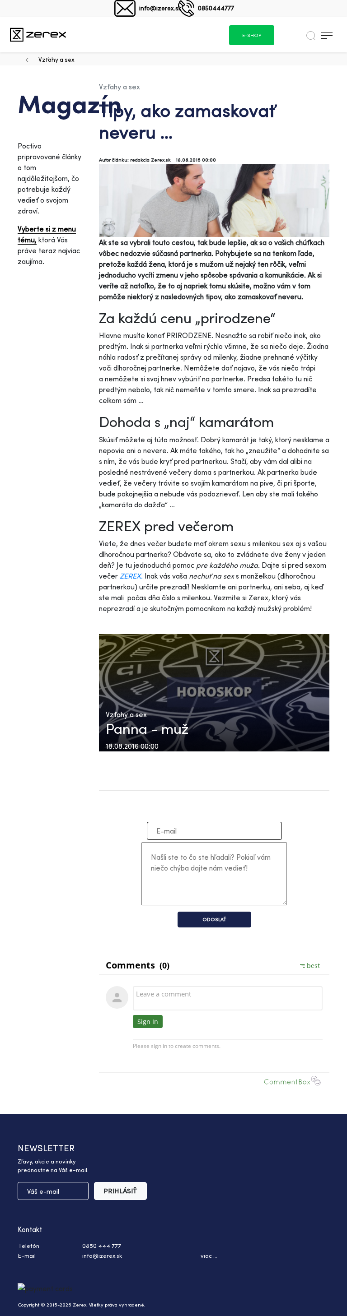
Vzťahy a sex (56, 59)
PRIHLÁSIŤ (120, 1190)
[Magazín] (38, 34)
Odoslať (214, 919)
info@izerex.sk (160, 8)
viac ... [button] (209, 1255)
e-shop (251, 35)
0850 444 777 (101, 1245)
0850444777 (216, 8)
